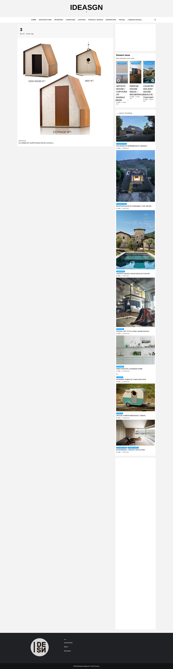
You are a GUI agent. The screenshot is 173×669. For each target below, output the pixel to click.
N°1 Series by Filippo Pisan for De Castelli (36, 142)
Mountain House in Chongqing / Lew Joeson (133, 206)
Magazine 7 (87, 666)
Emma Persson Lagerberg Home (129, 369)
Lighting (82, 20)
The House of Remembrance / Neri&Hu (131, 146)
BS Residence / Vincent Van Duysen (130, 450)
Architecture (45, 20)
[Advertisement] (135, 37)
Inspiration (111, 20)
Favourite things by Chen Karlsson (131, 379)
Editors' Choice (133, 447)
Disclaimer (67, 651)
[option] (122, 84)
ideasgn (86, 7)
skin (23, 34)
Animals (119, 413)
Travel (122, 20)
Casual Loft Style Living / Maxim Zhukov (132, 331)
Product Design (95, 20)
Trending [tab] (128, 113)
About (66, 647)
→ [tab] (117, 113)
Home (33, 20)
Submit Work (68, 643)
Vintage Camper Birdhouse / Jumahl (131, 415)
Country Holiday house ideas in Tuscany (135, 92)
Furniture (70, 20)
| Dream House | (135, 20)
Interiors (58, 20)
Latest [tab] (121, 113)
